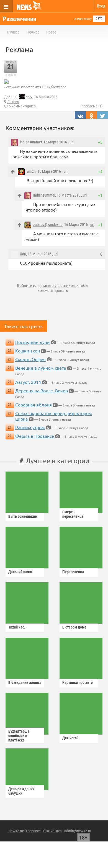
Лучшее (13, 32)
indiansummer (31, 142)
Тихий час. (16, 627)
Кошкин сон (27, 350)
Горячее (33, 32)
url (71, 142)
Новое (51, 32)
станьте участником (58, 285)
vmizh (31, 171)
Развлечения (19, 19)
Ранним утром (30, 427)
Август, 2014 (28, 382)
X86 (23, 254)
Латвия (13, 101)
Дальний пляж (20, 572)
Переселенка (73, 572)
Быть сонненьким (22, 516)
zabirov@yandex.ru (48, 224)
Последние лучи (32, 342)
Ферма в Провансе (34, 436)
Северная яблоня (33, 404)
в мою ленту (83, 19)
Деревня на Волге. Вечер (41, 390)
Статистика (52, 831)
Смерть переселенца (73, 514)
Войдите (24, 285)
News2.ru (15, 831)
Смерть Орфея (30, 359)
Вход (101, 6)
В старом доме (74, 627)
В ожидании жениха (25, 682)
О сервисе (33, 831)
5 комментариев (22, 106)
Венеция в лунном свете (40, 367)
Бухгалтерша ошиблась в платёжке (18, 735)
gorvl (29, 97)
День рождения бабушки (21, 791)
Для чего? (70, 738)
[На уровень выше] (13, 171)
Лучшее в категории (56, 461)
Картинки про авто (77, 682)
